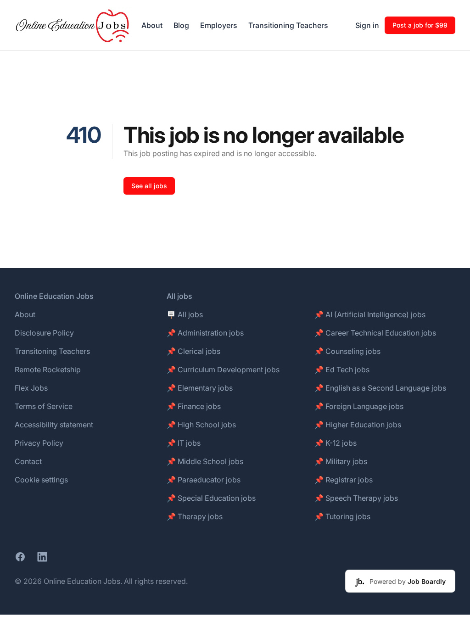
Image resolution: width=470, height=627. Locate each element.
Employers (218, 25)
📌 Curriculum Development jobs (223, 369)
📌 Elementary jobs (200, 387)
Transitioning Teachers (288, 25)
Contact (28, 461)
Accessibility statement (54, 424)
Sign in (367, 25)
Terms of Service (44, 406)
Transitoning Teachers (52, 351)
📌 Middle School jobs (205, 461)
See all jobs (149, 186)
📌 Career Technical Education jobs (375, 332)
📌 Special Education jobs (211, 498)
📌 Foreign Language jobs (358, 406)
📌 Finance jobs (194, 406)
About (151, 25)
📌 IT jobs (184, 443)
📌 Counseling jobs (347, 351)
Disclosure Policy (44, 332)
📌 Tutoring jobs (342, 516)
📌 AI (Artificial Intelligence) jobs (369, 314)
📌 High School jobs (201, 424)
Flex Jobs (31, 387)
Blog (181, 25)
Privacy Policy (39, 443)
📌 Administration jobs (205, 332)
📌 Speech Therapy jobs (356, 498)
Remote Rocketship (48, 369)
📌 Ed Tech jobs (341, 369)
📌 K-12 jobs (335, 443)
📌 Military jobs (340, 461)
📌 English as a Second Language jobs (380, 387)
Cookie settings (41, 479)
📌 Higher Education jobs (357, 424)
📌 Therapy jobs (195, 516)
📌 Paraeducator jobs (204, 479)
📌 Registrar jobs (343, 479)
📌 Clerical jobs (193, 351)
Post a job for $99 (420, 25)
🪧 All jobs (185, 314)
